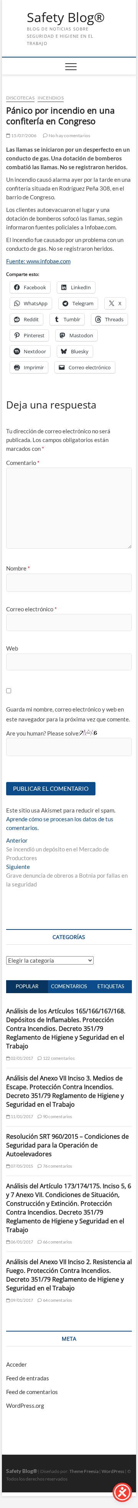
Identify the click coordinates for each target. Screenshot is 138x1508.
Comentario (22, 462)
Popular (27, 986)
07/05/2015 (21, 1165)
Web (12, 648)
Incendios (51, 98)
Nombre (18, 568)
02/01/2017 (21, 1058)
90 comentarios (57, 1116)
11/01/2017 (21, 1116)
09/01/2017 (21, 1300)
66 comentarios (57, 1241)
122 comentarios (58, 1058)
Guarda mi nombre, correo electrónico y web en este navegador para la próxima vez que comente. (68, 714)
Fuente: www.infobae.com (38, 261)
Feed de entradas (27, 1378)
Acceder (16, 1364)
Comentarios (69, 986)
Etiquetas (110, 986)
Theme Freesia (84, 1471)
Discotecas (20, 98)
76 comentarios (57, 1165)
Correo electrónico (31, 609)
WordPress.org (25, 1405)
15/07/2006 (23, 135)
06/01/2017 (21, 1241)
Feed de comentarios (32, 1391)
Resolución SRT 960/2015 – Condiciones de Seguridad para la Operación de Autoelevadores (67, 1145)
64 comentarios (57, 1300)
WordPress (113, 1471)
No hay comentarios (69, 135)
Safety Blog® (66, 18)
